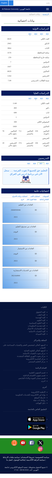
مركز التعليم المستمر (36, 362)
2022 (47, 34)
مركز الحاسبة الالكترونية (35, 359)
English (4, 3)
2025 (29, 34)
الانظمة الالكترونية (38, 392)
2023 (41, 34)
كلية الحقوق (40, 312)
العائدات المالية (43, 199)
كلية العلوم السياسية (37, 323)
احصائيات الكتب (35, 196)
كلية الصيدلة (40, 334)
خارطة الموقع (39, 398)
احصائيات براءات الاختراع (19, 196)
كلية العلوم (41, 320)
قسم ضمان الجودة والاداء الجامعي (31, 378)
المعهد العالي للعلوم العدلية (34, 351)
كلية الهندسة (40, 317)
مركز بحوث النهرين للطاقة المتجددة (31, 356)
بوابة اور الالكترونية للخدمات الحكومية (30, 395)
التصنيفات (46, 196)
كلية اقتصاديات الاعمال (36, 329)
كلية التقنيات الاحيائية (37, 331)
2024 (35, 34)
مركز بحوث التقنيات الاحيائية (34, 353)
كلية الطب (41, 315)
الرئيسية (46, 14)
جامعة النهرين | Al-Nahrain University (16, 9)
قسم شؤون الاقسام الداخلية (33, 375)
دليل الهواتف (40, 403)
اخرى (22, 199)
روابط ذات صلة (39, 400)
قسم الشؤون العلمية (37, 373)
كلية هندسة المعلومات (36, 326)
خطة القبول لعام (32, 199)
